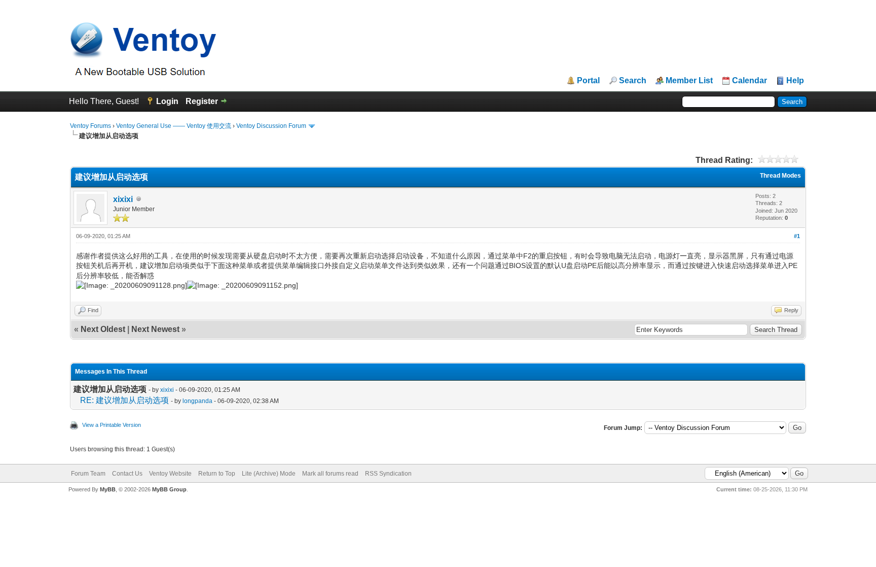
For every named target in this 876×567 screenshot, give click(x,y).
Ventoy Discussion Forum (271, 125)
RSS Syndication (388, 473)
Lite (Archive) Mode (269, 473)
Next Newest (155, 329)
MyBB (108, 489)
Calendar (749, 81)
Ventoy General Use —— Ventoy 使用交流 (173, 125)
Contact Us (127, 473)
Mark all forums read (330, 473)
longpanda (197, 401)
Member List (689, 81)
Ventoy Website (170, 473)
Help (795, 81)
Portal (588, 81)
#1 (797, 236)
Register (202, 101)
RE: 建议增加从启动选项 (124, 400)
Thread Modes (780, 175)
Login (167, 101)
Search (632, 81)
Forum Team (88, 473)
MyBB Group (169, 489)
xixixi (123, 199)
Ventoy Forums (90, 125)
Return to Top (216, 473)
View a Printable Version (111, 425)
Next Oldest (103, 329)
